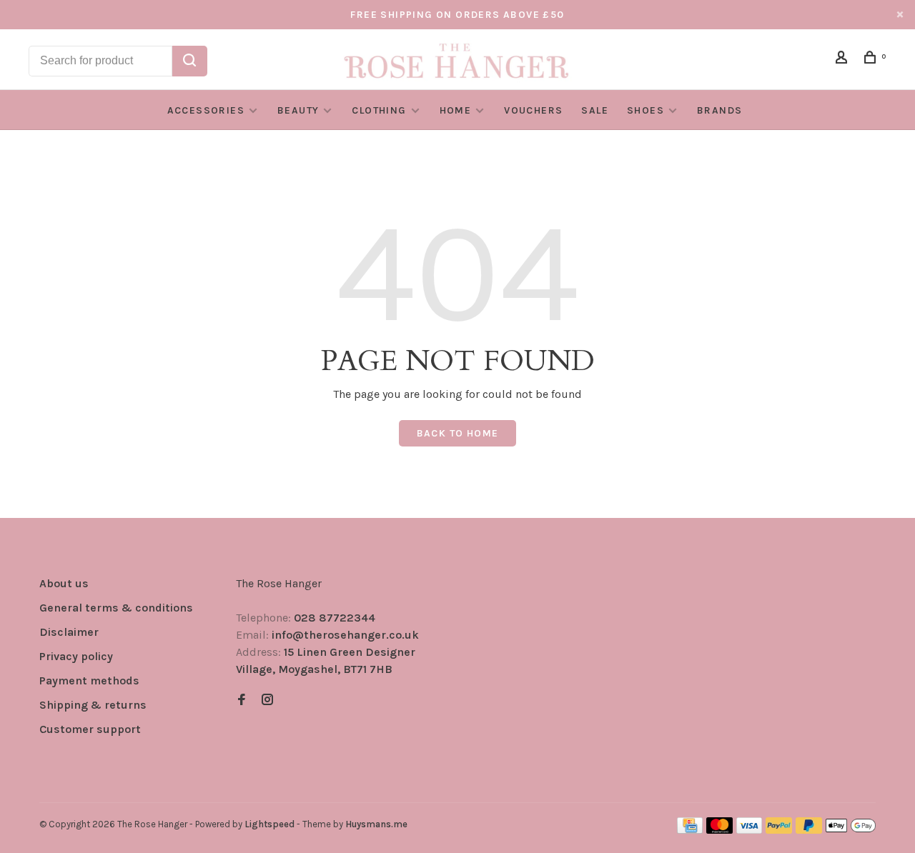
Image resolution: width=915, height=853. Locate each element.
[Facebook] (241, 700)
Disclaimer (69, 632)
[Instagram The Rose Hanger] (267, 700)
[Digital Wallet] (851, 830)
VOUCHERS (533, 110)
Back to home (458, 433)
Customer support (90, 729)
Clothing (379, 110)
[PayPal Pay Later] (809, 830)
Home (456, 110)
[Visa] (749, 830)
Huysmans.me (376, 824)
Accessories (205, 110)
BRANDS (719, 110)
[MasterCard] (719, 830)
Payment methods (89, 680)
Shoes (645, 110)
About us (64, 583)
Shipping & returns (93, 705)
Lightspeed (269, 824)
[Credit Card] (690, 830)
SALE (594, 110)
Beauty (298, 110)
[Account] (843, 60)
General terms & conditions (116, 607)
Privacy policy (76, 656)
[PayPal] (779, 830)
